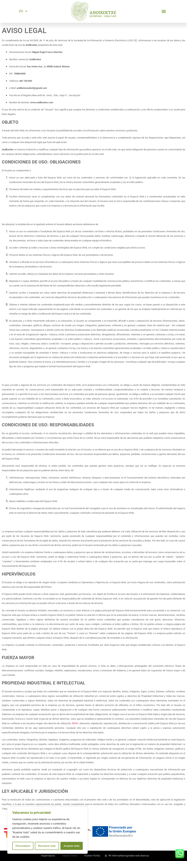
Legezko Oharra (69, 855)
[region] (47, 830)
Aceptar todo (71, 845)
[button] (163, 11)
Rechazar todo (47, 845)
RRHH (75, 723)
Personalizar (23, 845)
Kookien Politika (92, 855)
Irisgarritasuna (48, 855)
